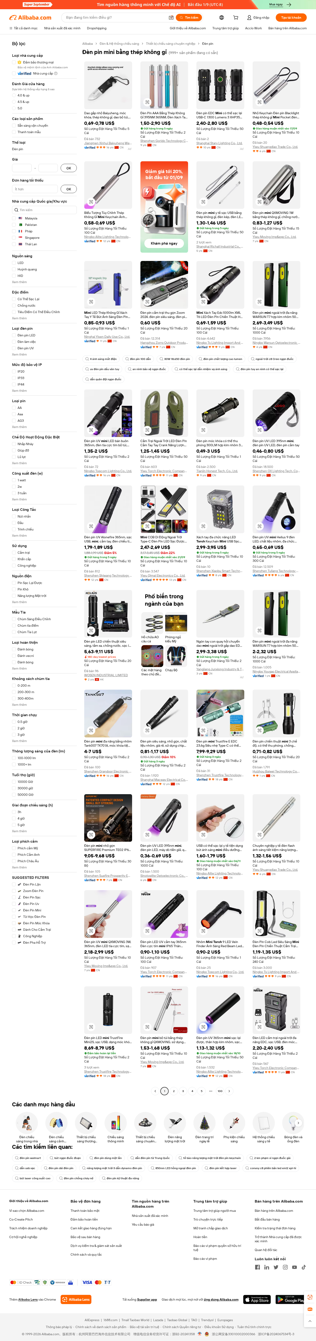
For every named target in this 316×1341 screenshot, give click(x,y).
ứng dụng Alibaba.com (221, 1299)
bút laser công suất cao (35, 1178)
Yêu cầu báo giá (143, 1224)
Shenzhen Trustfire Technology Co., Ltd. (220, 775)
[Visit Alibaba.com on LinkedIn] (267, 1267)
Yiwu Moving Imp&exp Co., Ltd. (274, 237)
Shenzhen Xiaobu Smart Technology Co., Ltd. (220, 571)
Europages (225, 1320)
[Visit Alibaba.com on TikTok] (304, 1267)
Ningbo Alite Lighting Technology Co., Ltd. (108, 237)
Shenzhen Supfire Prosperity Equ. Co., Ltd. (108, 875)
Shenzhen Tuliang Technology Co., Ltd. (277, 571)
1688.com (110, 1320)
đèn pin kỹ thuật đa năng (123, 1178)
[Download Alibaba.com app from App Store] (257, 1299)
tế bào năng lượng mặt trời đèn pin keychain (212, 1158)
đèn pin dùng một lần (108, 1158)
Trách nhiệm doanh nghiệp (28, 1228)
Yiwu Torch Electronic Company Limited (164, 471)
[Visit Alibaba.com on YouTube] (294, 1267)
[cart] (236, 18)
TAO (194, 1320)
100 (220, 1091)
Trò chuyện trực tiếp (208, 1219)
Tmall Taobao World (135, 1320)
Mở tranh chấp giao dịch (210, 1228)
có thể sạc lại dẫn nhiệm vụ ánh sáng (203, 369)
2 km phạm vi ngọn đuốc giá (272, 1158)
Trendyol (207, 1320)
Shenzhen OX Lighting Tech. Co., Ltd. (277, 471)
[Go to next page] (229, 1091)
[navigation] (44, 568)
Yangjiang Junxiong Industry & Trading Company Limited (220, 669)
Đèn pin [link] (207, 43)
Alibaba (87, 43)
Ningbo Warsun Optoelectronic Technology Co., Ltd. (277, 342)
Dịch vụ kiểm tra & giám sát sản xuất (96, 1246)
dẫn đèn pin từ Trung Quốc (152, 1158)
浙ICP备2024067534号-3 (276, 1334)
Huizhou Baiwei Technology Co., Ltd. (277, 771)
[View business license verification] (200, 1334)
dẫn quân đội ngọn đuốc (105, 379)
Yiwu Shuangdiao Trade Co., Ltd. (275, 147)
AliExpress (92, 1320)
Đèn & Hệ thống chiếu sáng (119, 43)
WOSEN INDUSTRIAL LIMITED (106, 675)
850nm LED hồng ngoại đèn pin (175, 1168)
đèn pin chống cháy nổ (78, 1178)
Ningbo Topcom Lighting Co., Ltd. (108, 471)
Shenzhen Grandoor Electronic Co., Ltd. (108, 771)
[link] (310, 1297)
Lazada (158, 1320)
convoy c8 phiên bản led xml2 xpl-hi (273, 1168)
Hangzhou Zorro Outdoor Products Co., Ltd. (164, 342)
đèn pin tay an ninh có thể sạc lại (262, 369)
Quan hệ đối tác (266, 1250)
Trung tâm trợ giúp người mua (214, 1210)
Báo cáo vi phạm (205, 1258)
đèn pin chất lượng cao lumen (222, 359)
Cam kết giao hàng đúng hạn (91, 1228)
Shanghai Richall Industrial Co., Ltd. (220, 246)
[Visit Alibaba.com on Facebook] (257, 1267)
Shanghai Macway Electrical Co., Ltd (164, 779)
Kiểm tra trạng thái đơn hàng (275, 1228)
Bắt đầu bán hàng (267, 1219)
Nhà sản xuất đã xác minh (150, 1216)
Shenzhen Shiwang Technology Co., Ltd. (108, 575)
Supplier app (147, 1299)
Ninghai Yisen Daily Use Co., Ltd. (107, 336)
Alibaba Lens (28, 1299)
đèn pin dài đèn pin (61, 1168)
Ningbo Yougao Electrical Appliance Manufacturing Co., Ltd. (277, 671)
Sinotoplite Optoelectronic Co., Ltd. (164, 875)
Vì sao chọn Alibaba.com (26, 1210)
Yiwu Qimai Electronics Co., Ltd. (162, 575)
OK (68, 168)
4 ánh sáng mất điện (103, 359)
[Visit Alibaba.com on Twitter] (276, 1267)
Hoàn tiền (200, 1237)
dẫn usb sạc (27, 1168)
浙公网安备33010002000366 (233, 1334)
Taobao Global (177, 1320)
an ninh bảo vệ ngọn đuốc (149, 369)
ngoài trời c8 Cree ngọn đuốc (275, 359)
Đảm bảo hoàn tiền (84, 1219)
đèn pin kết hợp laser (223, 1168)
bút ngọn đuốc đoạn (67, 1158)
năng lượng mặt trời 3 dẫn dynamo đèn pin (114, 1168)
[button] (171, 17)
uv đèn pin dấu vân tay (104, 369)
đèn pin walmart (30, 1158)
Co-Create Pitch (21, 1219)
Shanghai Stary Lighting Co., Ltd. (219, 143)
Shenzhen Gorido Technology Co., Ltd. (164, 141)
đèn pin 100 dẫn (140, 359)
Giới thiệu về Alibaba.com (28, 1201)
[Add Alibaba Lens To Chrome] (76, 1299)
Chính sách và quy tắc (86, 1254)
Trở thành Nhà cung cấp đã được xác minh (278, 1239)
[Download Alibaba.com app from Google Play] (291, 1299)
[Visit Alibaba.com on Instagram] (285, 1267)
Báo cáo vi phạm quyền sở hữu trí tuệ (217, 1248)
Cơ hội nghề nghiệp (23, 1237)
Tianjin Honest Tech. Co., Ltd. (217, 471)
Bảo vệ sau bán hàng (85, 1237)
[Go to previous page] (155, 1091)
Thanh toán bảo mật (85, 1210)
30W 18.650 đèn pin (177, 359)
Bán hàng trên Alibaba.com (274, 1210)
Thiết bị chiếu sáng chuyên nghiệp (170, 43)
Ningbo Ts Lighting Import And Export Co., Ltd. (220, 342)
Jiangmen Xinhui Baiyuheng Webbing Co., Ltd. (108, 143)
